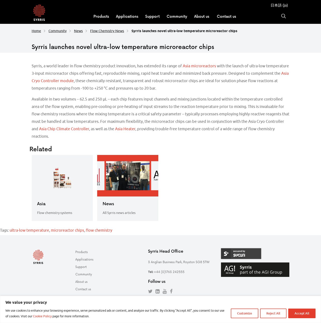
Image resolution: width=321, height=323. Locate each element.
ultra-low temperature (29, 230)
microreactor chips (67, 230)
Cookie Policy (42, 316)
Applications (127, 16)
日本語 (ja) (279, 5)
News (78, 31)
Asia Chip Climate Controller (64, 129)
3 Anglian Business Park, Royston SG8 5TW (178, 262)
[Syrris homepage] (39, 13)
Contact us (226, 16)
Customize (244, 313)
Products (101, 16)
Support (152, 16)
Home (36, 31)
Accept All (302, 313)
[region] (160, 309)
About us (201, 16)
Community (177, 16)
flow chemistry (99, 230)
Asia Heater (125, 129)
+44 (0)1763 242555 (169, 271)
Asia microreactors (199, 66)
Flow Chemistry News (107, 31)
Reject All (273, 313)
